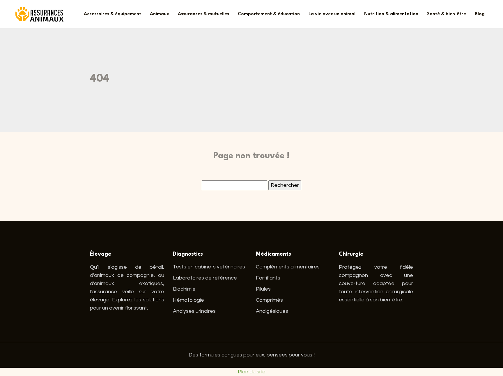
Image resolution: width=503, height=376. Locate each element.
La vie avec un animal (332, 14)
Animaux (159, 14)
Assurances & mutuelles (203, 14)
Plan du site (251, 372)
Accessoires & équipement (112, 14)
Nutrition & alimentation (391, 14)
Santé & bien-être (446, 14)
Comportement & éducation (269, 14)
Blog (480, 14)
